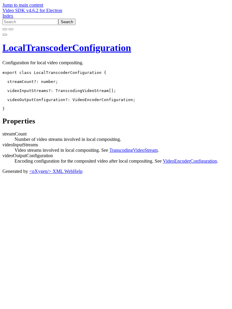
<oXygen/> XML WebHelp (55, 171)
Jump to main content (22, 5)
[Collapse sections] (10, 29)
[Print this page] (4, 35)
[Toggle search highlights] (4, 29)
